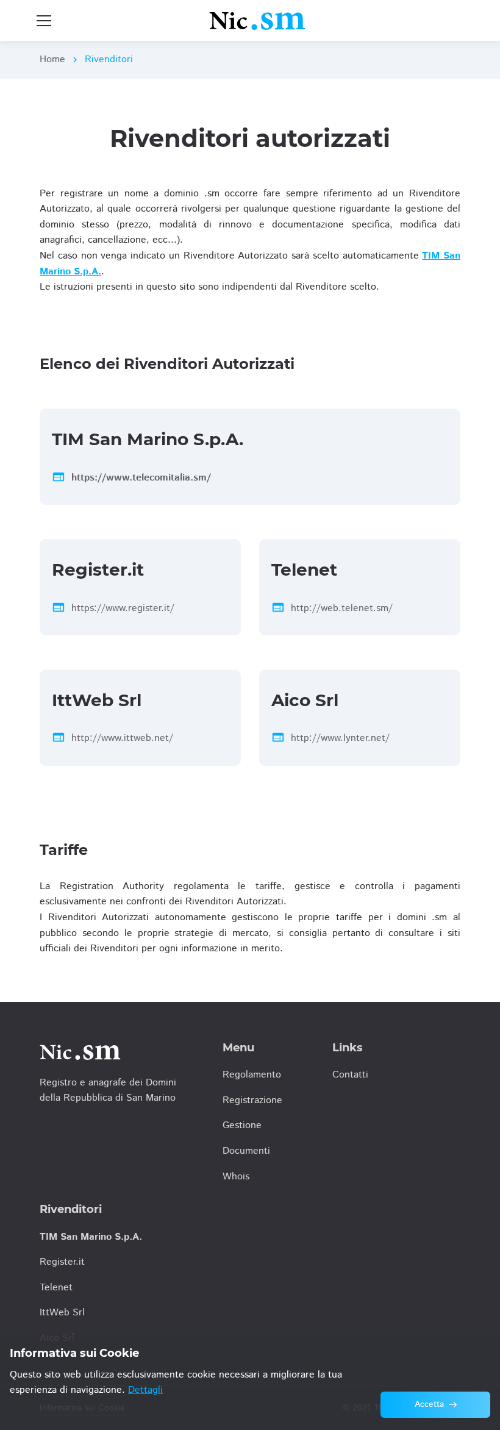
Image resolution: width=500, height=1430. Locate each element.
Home (52, 59)
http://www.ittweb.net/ (122, 738)
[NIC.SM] (257, 20)
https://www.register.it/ (122, 608)
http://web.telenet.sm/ (342, 608)
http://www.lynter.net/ (340, 738)
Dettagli (145, 1390)
